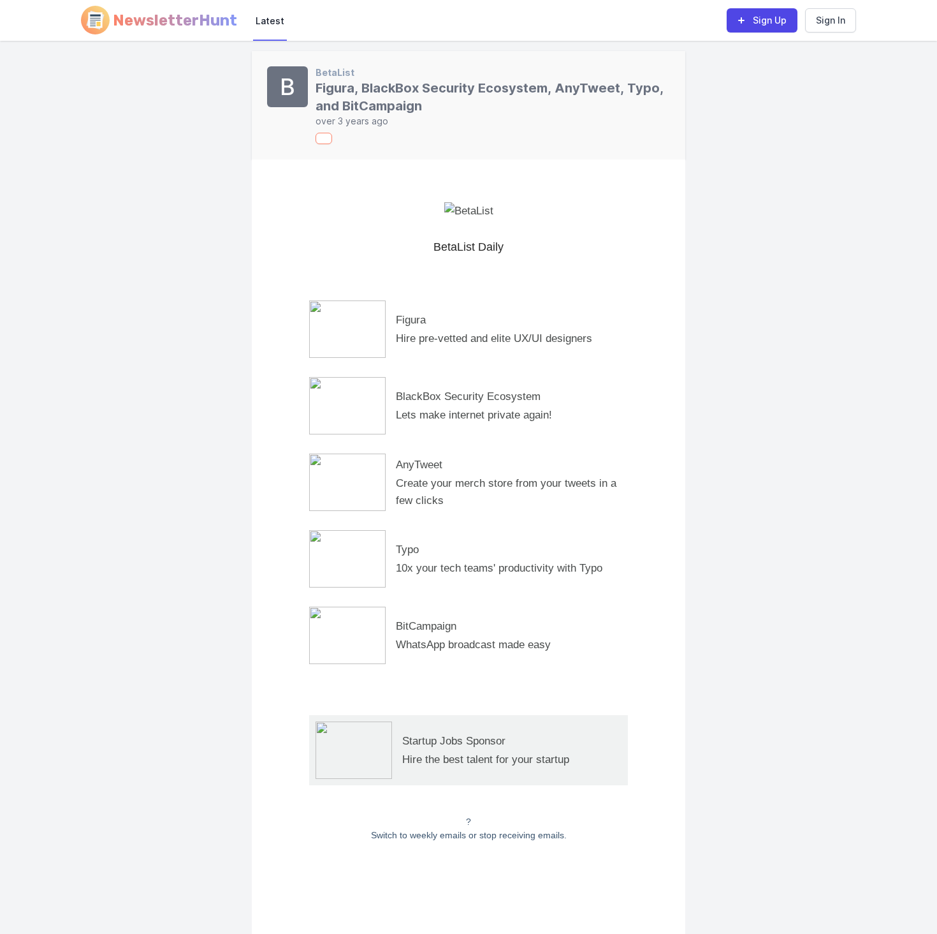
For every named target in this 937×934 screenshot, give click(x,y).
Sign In (830, 20)
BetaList (335, 72)
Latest (270, 20)
